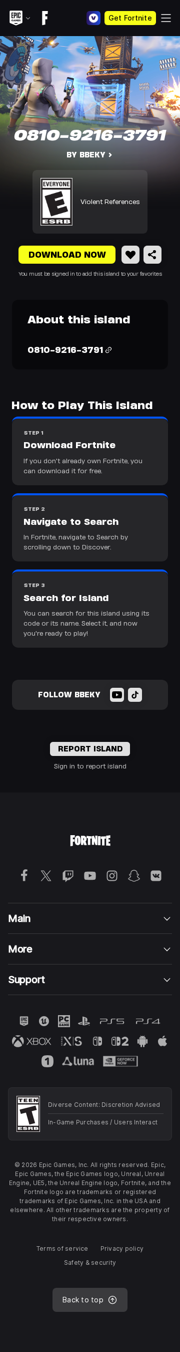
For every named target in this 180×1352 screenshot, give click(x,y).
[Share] (153, 255)
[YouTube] (117, 695)
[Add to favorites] (131, 255)
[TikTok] (135, 695)
